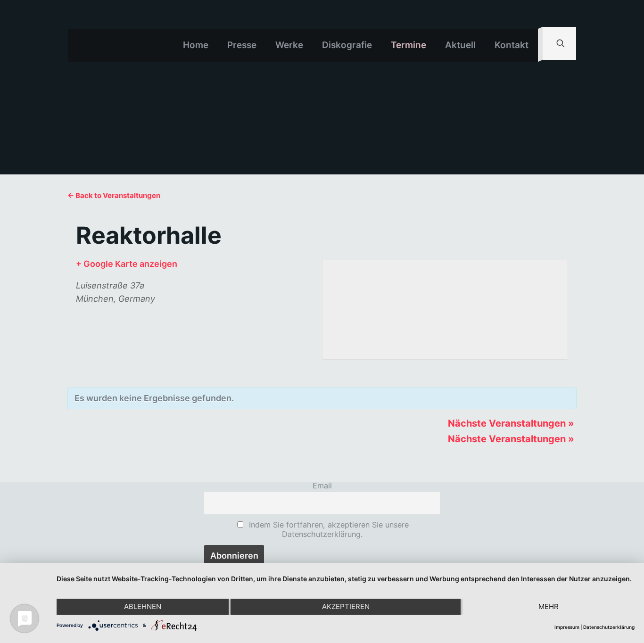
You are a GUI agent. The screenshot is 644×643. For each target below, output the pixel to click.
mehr (548, 606)
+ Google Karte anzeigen (126, 264)
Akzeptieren (346, 606)
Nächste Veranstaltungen (511, 423)
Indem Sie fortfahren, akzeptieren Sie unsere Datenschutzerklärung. (328, 529)
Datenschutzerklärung (609, 627)
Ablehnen (142, 606)
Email (322, 485)
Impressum (566, 627)
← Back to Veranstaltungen (113, 195)
